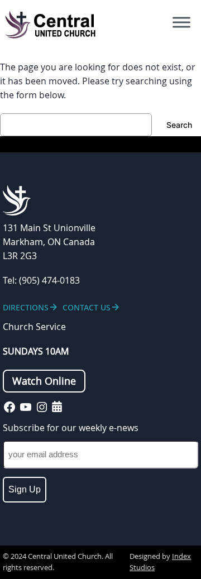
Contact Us (87, 307)
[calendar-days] (57, 406)
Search (179, 125)
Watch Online (44, 381)
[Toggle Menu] (181, 22)
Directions (26, 307)
